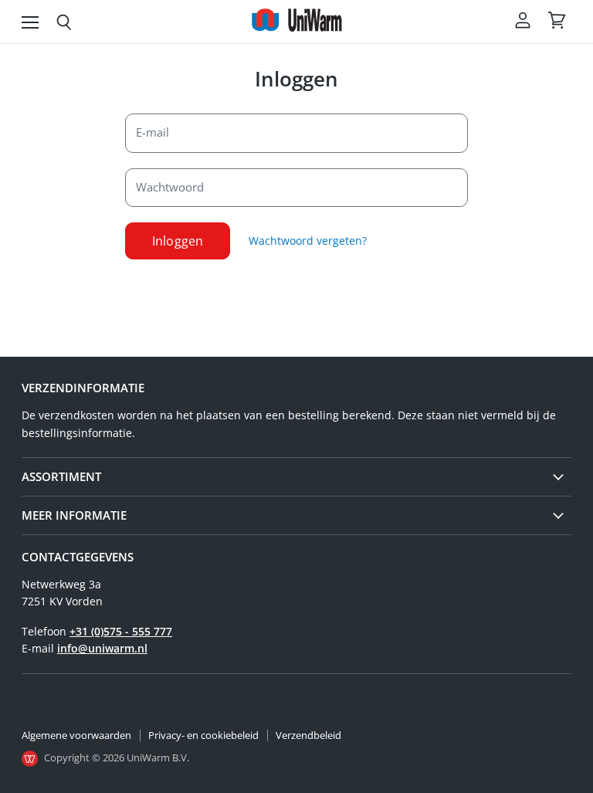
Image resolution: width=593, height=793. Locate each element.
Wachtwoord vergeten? (308, 240)
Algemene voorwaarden (76, 735)
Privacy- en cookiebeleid (203, 735)
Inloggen (177, 240)
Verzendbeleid (308, 735)
